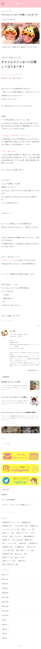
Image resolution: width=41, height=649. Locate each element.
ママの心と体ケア (21, 526)
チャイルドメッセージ (10, 529)
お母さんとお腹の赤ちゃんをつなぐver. (16, 135)
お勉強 (21, 561)
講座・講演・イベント (25, 550)
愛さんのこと (20, 554)
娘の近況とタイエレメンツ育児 (10, 382)
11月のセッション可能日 (9, 260)
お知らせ (31, 547)
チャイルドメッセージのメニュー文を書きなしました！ (18, 397)
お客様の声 (7, 554)
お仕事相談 (19, 547)
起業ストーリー (8, 561)
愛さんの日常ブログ (10, 564)
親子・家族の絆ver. (9, 151)
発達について (22, 533)
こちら (13, 284)
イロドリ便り (8, 550)
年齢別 (6, 540)
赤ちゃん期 (17, 540)
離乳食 (28, 540)
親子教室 (6, 526)
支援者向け (7, 547)
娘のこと (19, 557)
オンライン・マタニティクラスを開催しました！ (16, 505)
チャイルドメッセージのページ (12, 75)
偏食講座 (4, 494)
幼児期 (22, 543)
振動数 (34, 526)
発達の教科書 (29, 536)
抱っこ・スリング (9, 543)
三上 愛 (12, 331)
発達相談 (26, 522)
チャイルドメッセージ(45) (7, 320)
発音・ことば (15, 536)
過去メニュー (8, 533)
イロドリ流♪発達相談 (8, 500)
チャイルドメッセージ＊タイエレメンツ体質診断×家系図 (18, 412)
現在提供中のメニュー (10, 522)
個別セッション (28, 529)
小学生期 (33, 543)
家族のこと (7, 557)
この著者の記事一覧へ (32, 370)
